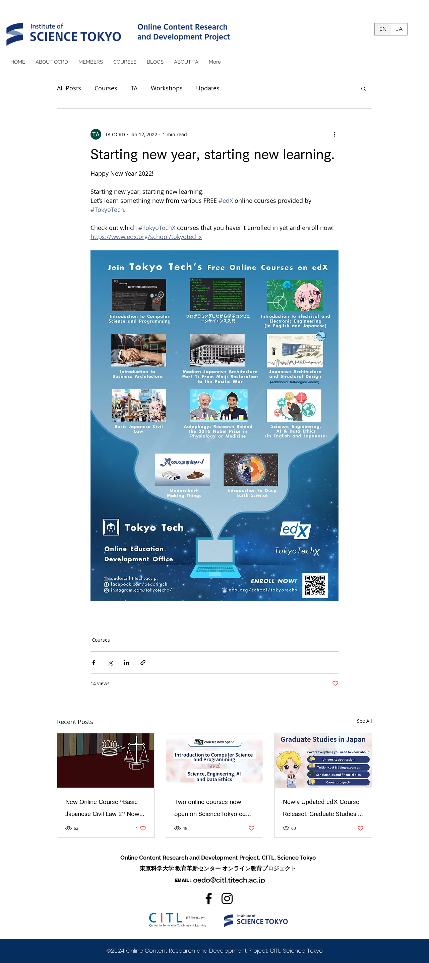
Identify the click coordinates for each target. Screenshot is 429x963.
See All (364, 721)
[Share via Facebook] (93, 662)
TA (134, 88)
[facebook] (208, 898)
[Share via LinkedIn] (126, 662)
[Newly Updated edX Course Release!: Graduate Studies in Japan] (323, 760)
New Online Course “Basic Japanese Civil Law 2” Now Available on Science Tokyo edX (103, 809)
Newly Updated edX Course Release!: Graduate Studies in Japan (323, 809)
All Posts (69, 88)
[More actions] (334, 134)
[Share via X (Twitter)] (110, 662)
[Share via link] (143, 662)
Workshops (167, 88)
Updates (208, 88)
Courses (106, 88)
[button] (363, 88)
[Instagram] (227, 898)
